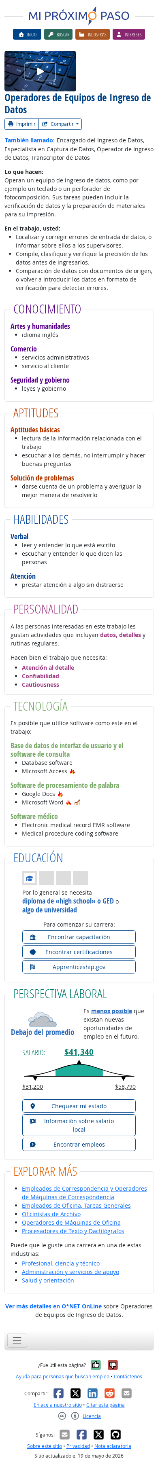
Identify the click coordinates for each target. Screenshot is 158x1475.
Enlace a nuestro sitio (58, 1404)
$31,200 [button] (32, 1086)
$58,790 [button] (125, 1086)
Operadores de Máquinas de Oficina (71, 1222)
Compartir (62, 124)
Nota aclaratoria (112, 1446)
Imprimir (25, 124)
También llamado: (30, 140)
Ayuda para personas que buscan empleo (62, 1376)
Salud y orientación (48, 1280)
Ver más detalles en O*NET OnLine (53, 1306)
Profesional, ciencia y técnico (61, 1263)
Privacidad (78, 1446)
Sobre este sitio (44, 1446)
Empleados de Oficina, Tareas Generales (76, 1205)
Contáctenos (128, 1376)
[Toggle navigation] (17, 1340)
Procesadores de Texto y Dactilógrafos (73, 1231)
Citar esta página (105, 1404)
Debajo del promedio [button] (42, 1032)
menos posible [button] (111, 1011)
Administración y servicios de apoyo (70, 1272)
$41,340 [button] (79, 1052)
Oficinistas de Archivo (51, 1214)
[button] (72, 771)
